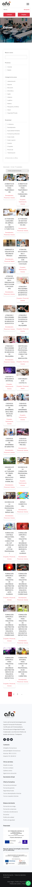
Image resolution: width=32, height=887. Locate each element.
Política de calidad (8, 817)
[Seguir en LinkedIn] (11, 739)
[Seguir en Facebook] (4, 739)
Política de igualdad (9, 820)
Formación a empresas (9, 809)
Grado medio (10, 137)
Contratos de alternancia (10, 812)
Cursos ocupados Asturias (10, 796)
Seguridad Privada (12, 113)
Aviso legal (10, 881)
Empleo (23, 15)
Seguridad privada (8, 790)
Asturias (9, 67)
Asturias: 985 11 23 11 (9, 753)
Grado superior (11, 140)
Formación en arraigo (9, 806)
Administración (11, 81)
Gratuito (9, 143)
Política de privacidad (21, 881)
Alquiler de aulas (8, 765)
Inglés (9, 94)
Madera (9, 103)
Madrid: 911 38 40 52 (9, 756)
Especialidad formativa (13, 130)
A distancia (10, 124)
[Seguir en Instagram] (8, 739)
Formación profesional (13, 134)
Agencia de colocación (9, 773)
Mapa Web (25, 883)
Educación (10, 88)
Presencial (10, 149)
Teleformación (11, 153)
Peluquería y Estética (13, 107)
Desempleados (11, 127)
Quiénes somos (7, 770)
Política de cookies (15, 883)
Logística (9, 100)
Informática (10, 91)
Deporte (9, 84)
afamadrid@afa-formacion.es (11, 750)
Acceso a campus (8, 768)
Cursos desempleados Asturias (12, 793)
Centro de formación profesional (13, 31)
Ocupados (10, 146)
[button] (28, 883)
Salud (9, 110)
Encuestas (6, 814)
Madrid (9, 70)
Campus (9, 15)
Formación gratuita (8, 788)
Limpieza (9, 97)
